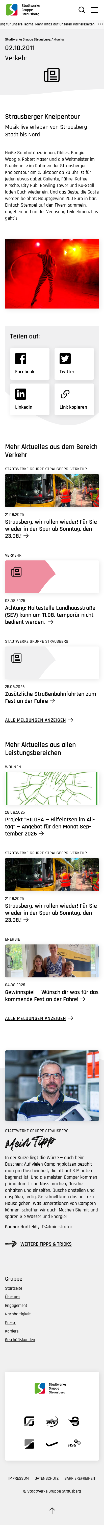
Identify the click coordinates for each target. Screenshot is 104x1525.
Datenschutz (47, 1478)
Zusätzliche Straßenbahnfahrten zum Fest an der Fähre (50, 698)
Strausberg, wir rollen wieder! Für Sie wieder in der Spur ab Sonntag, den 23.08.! (51, 529)
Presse (10, 1322)
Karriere (11, 1331)
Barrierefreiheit (79, 1478)
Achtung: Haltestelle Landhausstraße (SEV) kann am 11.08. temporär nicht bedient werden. (50, 615)
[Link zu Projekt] (52, 788)
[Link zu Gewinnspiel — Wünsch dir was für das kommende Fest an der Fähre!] (52, 960)
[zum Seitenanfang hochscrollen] (52, 1510)
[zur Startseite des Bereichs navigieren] (25, 10)
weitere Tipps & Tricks (46, 1244)
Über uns (12, 1297)
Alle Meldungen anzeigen (35, 720)
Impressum (18, 1478)
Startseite (13, 1288)
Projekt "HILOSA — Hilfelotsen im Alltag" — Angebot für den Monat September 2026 (50, 826)
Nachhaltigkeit (18, 1314)
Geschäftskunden (20, 1340)
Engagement (16, 1305)
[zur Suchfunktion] (81, 10)
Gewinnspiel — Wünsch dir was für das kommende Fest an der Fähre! (51, 996)
